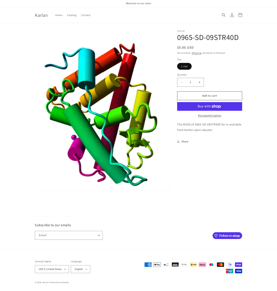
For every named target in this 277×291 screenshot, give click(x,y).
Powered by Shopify (59, 282)
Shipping (196, 52)
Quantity (182, 74)
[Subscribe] (98, 235)
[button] (224, 15)
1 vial (184, 66)
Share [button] (184, 141)
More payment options (209, 115)
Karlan (46, 282)
